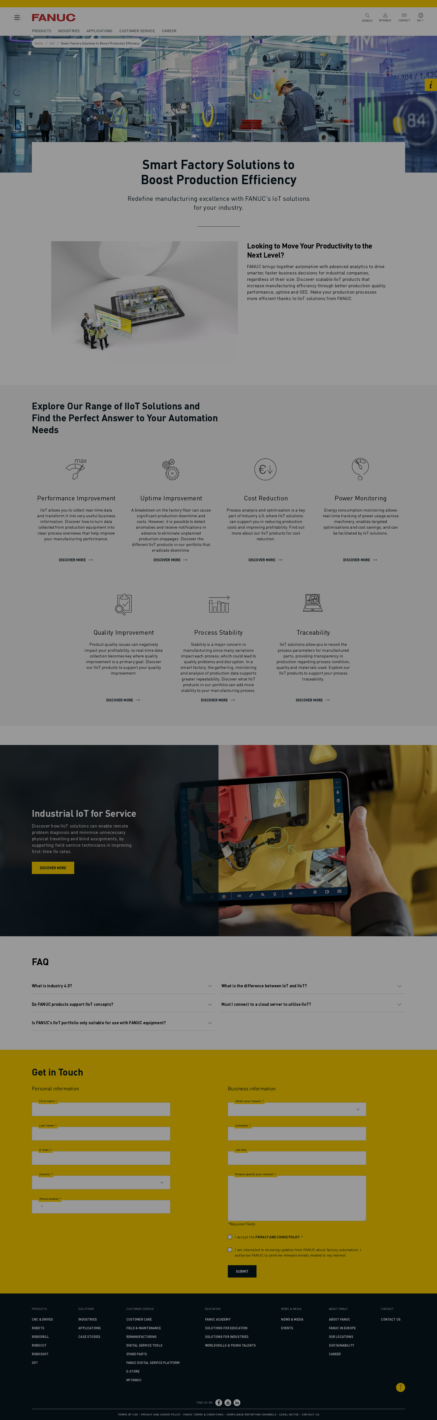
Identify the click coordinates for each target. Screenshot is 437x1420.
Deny (220, 726)
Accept (290, 726)
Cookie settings (254, 726)
